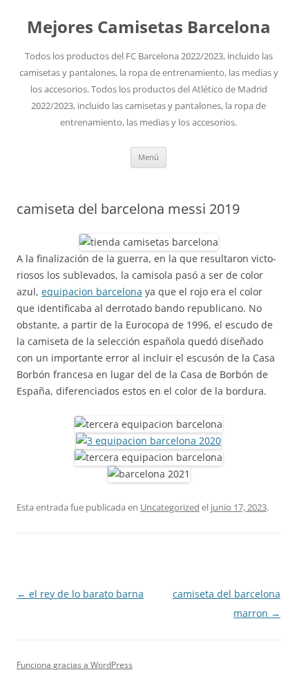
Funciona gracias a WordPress (75, 665)
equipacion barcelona (91, 291)
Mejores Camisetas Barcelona (149, 27)
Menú (148, 157)
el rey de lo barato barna (80, 593)
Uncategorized (170, 507)
